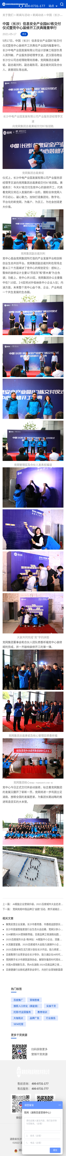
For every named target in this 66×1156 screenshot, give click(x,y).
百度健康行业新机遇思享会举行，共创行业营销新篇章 (34, 969)
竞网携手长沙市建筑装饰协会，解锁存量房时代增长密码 (35, 959)
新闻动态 (38, 15)
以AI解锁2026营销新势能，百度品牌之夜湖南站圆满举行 (35, 934)
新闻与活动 (23, 15)
